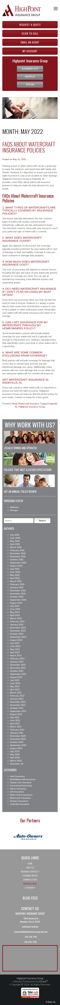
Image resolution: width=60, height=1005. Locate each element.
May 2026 (15, 541)
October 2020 (16, 742)
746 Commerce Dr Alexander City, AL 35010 (30, 920)
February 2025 (17, 584)
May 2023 (15, 649)
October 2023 (16, 634)
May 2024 (15, 612)
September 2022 (18, 674)
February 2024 (17, 621)
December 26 (16, 763)
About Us (30, 867)
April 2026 (15, 544)
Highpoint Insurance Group (31, 406)
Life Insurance (17, 791)
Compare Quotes (30, 879)
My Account (30, 51)
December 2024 (18, 590)
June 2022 (15, 683)
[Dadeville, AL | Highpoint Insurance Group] (21, 8)
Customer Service (30, 875)
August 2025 (16, 566)
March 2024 (16, 618)
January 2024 (16, 624)
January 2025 (16, 587)
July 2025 (14, 569)
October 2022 (16, 671)
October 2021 (16, 708)
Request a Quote (30, 25)
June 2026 (15, 538)
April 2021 (15, 723)
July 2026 (14, 535)
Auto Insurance (17, 776)
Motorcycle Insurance (20, 798)
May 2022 (15, 686)
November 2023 (18, 630)
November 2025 (18, 556)
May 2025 (15, 575)
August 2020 (16, 748)
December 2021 (18, 702)
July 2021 (14, 717)
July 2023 (14, 643)
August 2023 (16, 640)
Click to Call (30, 33)
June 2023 (15, 646)
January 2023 (16, 661)
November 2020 (18, 739)
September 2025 (18, 562)
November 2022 (18, 668)
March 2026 (16, 547)
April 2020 (15, 757)
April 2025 (15, 578)
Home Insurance (18, 788)
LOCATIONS (29, 887)
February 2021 (17, 729)
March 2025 (16, 581)
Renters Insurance (19, 801)
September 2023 (18, 637)
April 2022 (15, 689)
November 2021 (18, 705)
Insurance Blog (30, 883)
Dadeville (30, 76)
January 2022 (16, 699)
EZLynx (42, 981)
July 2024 (14, 606)
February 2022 (17, 695)
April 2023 (15, 652)
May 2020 (15, 754)
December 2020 (18, 736)
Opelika (30, 84)
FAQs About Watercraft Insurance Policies (28, 147)
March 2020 (16, 760)
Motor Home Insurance (21, 795)
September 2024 (18, 600)
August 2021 (16, 714)
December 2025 (18, 553)
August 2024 (16, 603)
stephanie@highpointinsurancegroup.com (30, 931)
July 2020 (14, 751)
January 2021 (16, 733)
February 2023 (17, 658)
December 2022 (18, 665)
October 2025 (16, 559)
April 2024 (15, 615)
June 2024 (15, 609)
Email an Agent (30, 42)
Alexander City (30, 68)
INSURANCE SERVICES (29, 871)
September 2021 (18, 711)
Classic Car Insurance (20, 782)
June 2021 (15, 720)
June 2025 (15, 572)
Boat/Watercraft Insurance (25, 403)
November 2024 (18, 593)
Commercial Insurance (21, 785)
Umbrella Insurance (19, 804)
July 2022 (14, 680)
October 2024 (16, 596)
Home (30, 863)
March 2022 (16, 692)
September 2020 (18, 745)
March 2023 (16, 655)
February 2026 (17, 550)
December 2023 (18, 627)
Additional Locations (30, 926)
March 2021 (16, 726)
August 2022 (16, 677)
